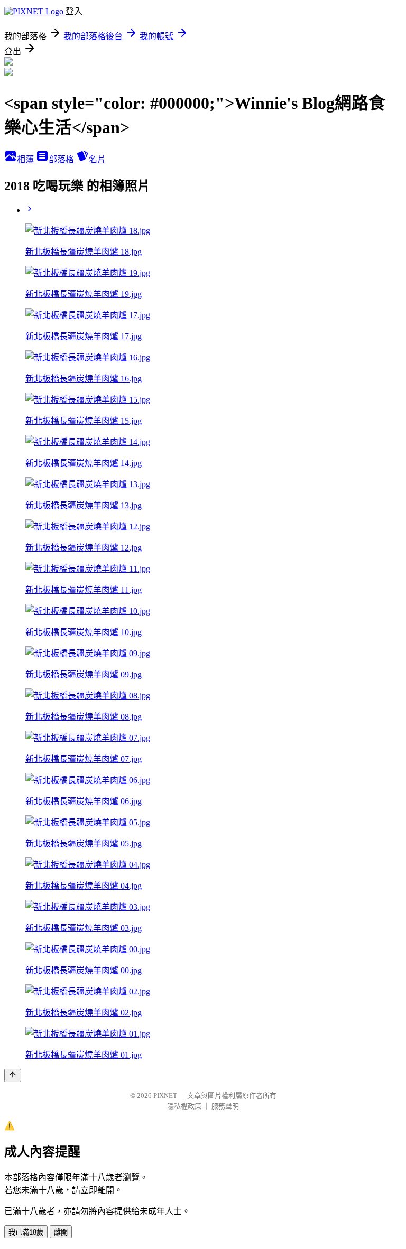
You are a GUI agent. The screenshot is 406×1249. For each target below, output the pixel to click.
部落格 (62, 159)
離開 (61, 1232)
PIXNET (165, 1095)
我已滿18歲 (25, 1232)
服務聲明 (225, 1106)
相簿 (26, 159)
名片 (97, 159)
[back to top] (12, 1075)
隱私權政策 (184, 1106)
